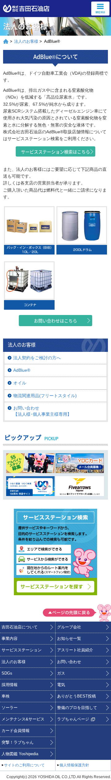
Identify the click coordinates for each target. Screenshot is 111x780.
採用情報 (10, 685)
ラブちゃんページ (73, 719)
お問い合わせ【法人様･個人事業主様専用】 (42, 411)
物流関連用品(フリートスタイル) (45, 395)
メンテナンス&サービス (23, 719)
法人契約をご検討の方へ (37, 357)
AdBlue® (21, 370)
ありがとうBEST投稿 (76, 696)
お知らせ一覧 (69, 638)
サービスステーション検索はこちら (55, 151)
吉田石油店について (20, 627)
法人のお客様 (26, 41)
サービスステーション (22, 650)
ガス (61, 673)
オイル (19, 382)
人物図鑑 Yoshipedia (20, 754)
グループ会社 (69, 627)
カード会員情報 (16, 731)
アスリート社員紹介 (75, 650)
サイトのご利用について (24, 765)
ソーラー (10, 708)
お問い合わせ (69, 662)
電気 (61, 685)
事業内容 (10, 638)
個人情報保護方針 (74, 765)
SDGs (7, 673)
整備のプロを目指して (77, 708)
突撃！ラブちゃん (18, 742)
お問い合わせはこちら (55, 320)
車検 (6, 696)
